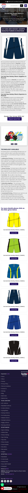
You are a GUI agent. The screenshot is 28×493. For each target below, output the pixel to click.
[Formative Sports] (4, 7)
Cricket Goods (4, 459)
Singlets (3, 451)
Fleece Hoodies (5, 442)
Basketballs (4, 456)
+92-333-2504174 (9, 474)
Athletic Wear (4, 432)
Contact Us (4, 388)
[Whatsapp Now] (2, 484)
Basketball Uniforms (6, 405)
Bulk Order (4, 395)
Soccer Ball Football (6, 464)
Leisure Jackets (4, 444)
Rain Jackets (4, 449)
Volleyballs (4, 466)
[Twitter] (5, 481)
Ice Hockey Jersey (5, 415)
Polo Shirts (4, 446)
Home (2, 376)
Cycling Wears (4, 410)
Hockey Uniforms (5, 413)
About (2, 379)
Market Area (4, 398)
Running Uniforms (5, 425)
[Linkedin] (8, 481)
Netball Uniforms (5, 417)
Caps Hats (3, 439)
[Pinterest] (11, 481)
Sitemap (3, 391)
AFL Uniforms (4, 403)
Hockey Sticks (4, 461)
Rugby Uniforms (5, 422)
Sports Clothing (5, 430)
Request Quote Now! (14, 119)
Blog (2, 393)
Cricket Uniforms (5, 408)
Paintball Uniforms (5, 420)
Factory (3, 381)
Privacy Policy (4, 383)
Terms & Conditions (6, 386)
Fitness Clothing (5, 434)
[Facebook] (2, 481)
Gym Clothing (4, 437)
